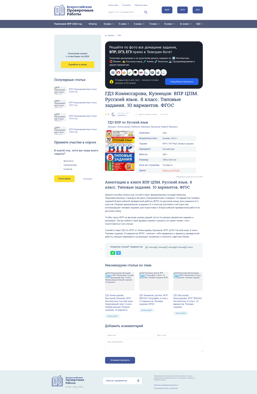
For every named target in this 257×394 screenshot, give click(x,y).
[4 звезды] (179, 247)
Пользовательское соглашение (166, 388)
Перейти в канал (77, 64)
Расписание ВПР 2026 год (68, 23)
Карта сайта (113, 5)
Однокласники (70, 165)
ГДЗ (198, 23)
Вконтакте (68, 161)
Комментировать (120, 360)
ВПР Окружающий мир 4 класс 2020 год (83, 117)
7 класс (153, 23)
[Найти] (145, 13)
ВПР (167, 10)
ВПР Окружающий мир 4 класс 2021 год (83, 103)
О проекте (126, 5)
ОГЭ (182, 10)
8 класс (168, 23)
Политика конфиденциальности (166, 385)
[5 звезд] (188, 247)
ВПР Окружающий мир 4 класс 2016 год (83, 130)
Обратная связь (141, 5)
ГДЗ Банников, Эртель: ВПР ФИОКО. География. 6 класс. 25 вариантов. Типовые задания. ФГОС (153, 300)
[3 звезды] (169, 247)
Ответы (93, 23)
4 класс (107, 23)
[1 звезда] (150, 247)
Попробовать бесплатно (181, 81)
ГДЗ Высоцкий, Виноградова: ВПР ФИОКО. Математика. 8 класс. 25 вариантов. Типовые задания (187, 301)
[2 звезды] (160, 247)
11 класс (184, 23)
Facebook (68, 169)
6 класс (138, 23)
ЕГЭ (198, 10)
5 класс (123, 23)
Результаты (87, 179)
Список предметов (116, 380)
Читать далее (112, 316)
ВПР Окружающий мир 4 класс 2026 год (83, 90)
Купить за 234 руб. (171, 170)
